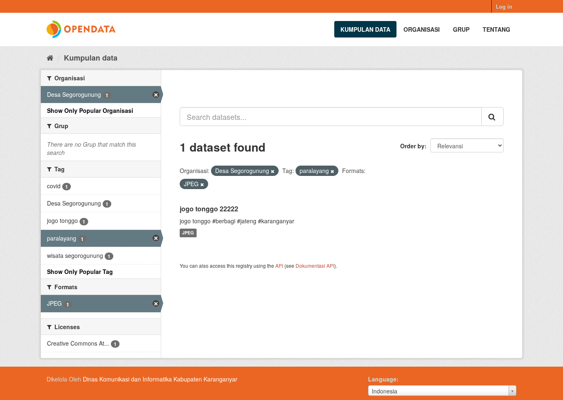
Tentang (496, 29)
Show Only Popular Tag (80, 271)
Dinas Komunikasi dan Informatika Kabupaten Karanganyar (160, 379)
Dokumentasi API (315, 265)
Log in (504, 6)
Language (382, 379)
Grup (461, 29)
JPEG (188, 233)
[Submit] (492, 116)
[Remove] (272, 171)
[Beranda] (50, 57)
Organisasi (421, 29)
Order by (412, 146)
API (279, 265)
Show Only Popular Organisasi (90, 110)
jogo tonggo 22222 (209, 208)
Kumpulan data (365, 29)
